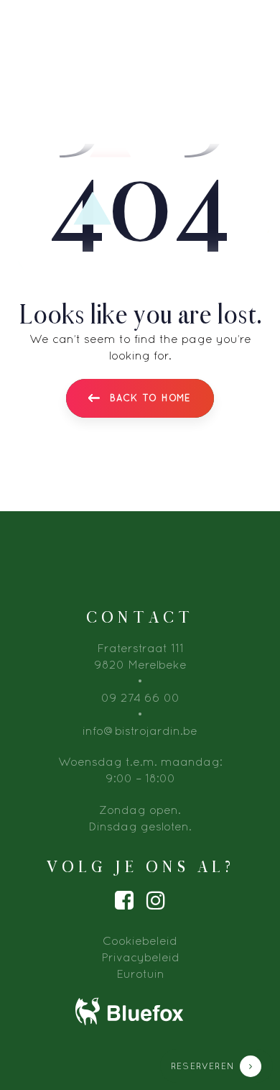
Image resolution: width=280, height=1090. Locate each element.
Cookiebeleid (140, 940)
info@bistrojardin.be (140, 730)
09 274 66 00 (140, 697)
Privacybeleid (140, 957)
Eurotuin (140, 973)
